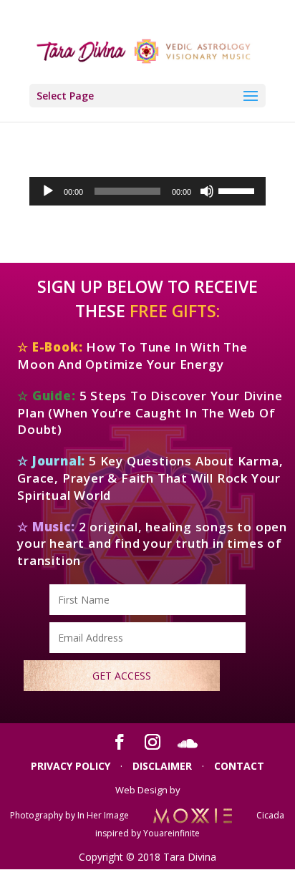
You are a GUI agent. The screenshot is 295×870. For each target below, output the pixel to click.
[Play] (48, 191)
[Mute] (207, 191)
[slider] (238, 190)
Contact (239, 766)
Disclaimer (162, 766)
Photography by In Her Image (69, 815)
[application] (147, 191)
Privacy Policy (70, 766)
